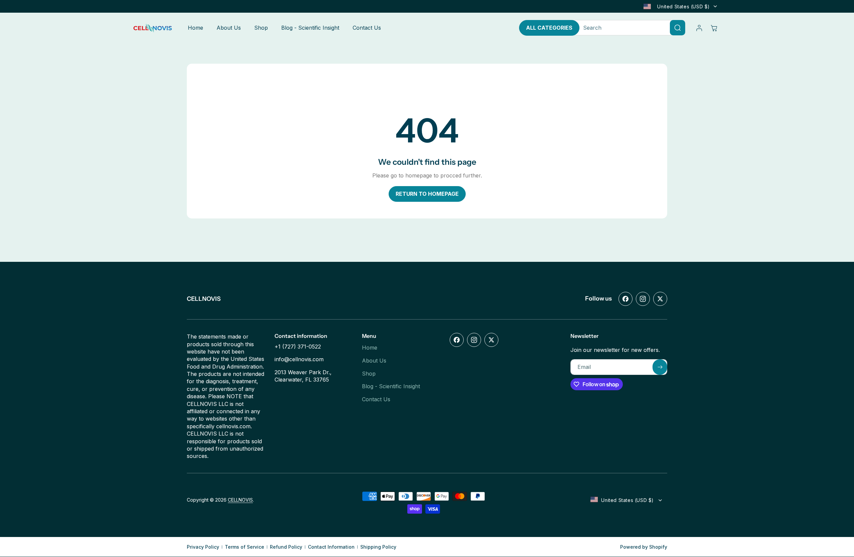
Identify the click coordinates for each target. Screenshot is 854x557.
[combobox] (629, 27)
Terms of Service (244, 547)
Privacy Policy (203, 547)
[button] (714, 28)
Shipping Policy (378, 547)
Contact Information (331, 547)
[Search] (677, 27)
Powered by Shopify (643, 547)
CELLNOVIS (240, 500)
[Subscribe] (660, 367)
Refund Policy (286, 547)
